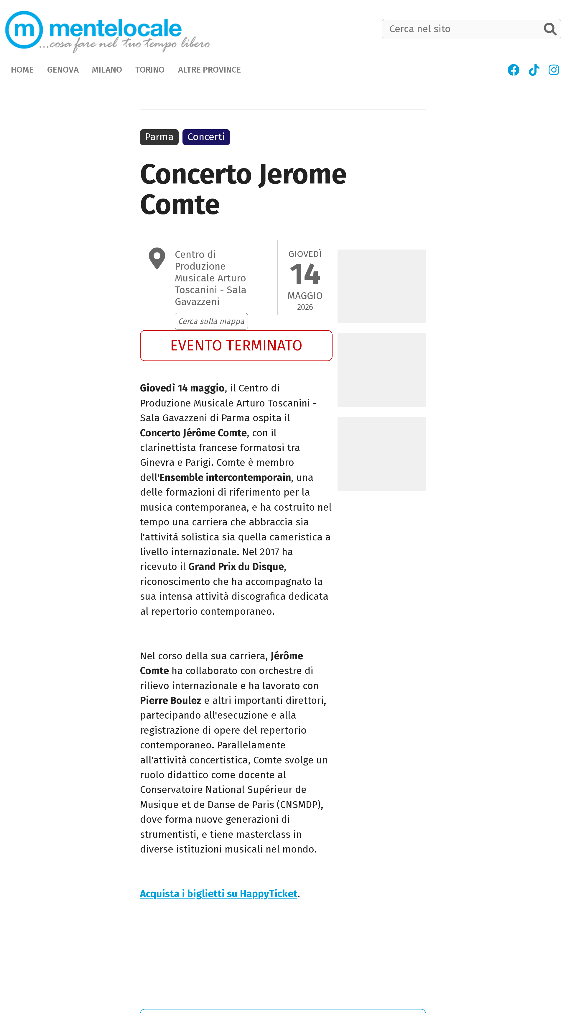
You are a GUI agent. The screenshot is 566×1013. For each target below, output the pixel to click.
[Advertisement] (236, 957)
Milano (107, 70)
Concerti (206, 137)
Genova (63, 70)
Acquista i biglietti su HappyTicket (218, 894)
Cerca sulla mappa (211, 321)
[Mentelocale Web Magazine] (107, 30)
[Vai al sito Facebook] (514, 70)
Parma (159, 137)
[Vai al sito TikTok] (533, 70)
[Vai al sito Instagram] (553, 70)
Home (22, 70)
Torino (149, 70)
